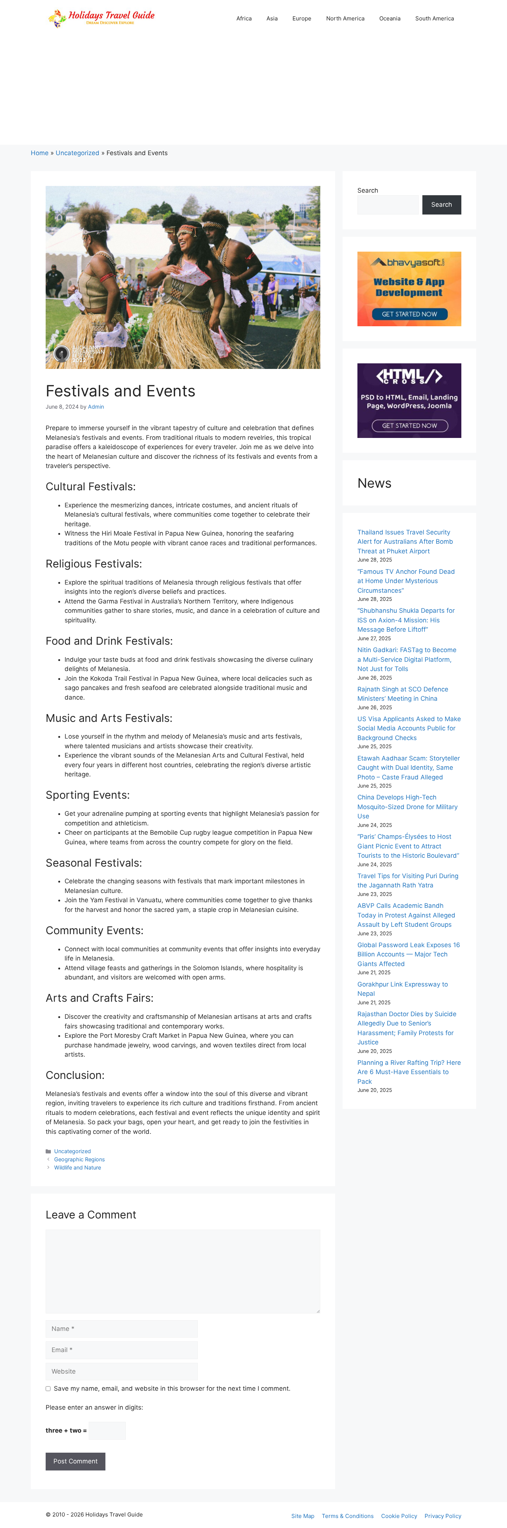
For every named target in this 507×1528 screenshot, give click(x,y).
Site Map (302, 1515)
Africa (244, 18)
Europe (301, 18)
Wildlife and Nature (77, 1167)
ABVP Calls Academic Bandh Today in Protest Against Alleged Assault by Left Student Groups (406, 915)
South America (434, 18)
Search (367, 190)
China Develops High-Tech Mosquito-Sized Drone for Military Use (407, 807)
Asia (272, 18)
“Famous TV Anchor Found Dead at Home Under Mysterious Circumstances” (406, 581)
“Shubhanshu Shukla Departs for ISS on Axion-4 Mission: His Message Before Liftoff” (406, 620)
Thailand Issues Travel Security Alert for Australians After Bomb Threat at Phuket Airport (405, 542)
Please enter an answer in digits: (94, 1407)
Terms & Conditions (348, 1515)
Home (40, 153)
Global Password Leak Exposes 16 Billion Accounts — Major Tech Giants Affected (408, 954)
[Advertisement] (253, 93)
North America (345, 18)
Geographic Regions (79, 1159)
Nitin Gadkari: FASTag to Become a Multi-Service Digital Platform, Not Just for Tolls (407, 659)
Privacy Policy (443, 1515)
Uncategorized (77, 153)
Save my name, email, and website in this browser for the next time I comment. (172, 1388)
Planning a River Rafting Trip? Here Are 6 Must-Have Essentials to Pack (409, 1072)
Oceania (389, 18)
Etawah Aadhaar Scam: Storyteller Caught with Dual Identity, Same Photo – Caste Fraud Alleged (408, 768)
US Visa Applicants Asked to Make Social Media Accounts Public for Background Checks (409, 728)
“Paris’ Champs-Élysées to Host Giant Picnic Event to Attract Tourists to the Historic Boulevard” (408, 846)
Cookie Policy (399, 1515)
